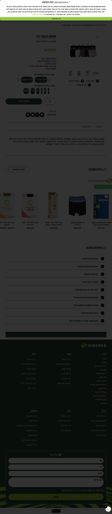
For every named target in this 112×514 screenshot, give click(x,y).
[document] (56, 257)
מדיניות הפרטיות (38, 14)
